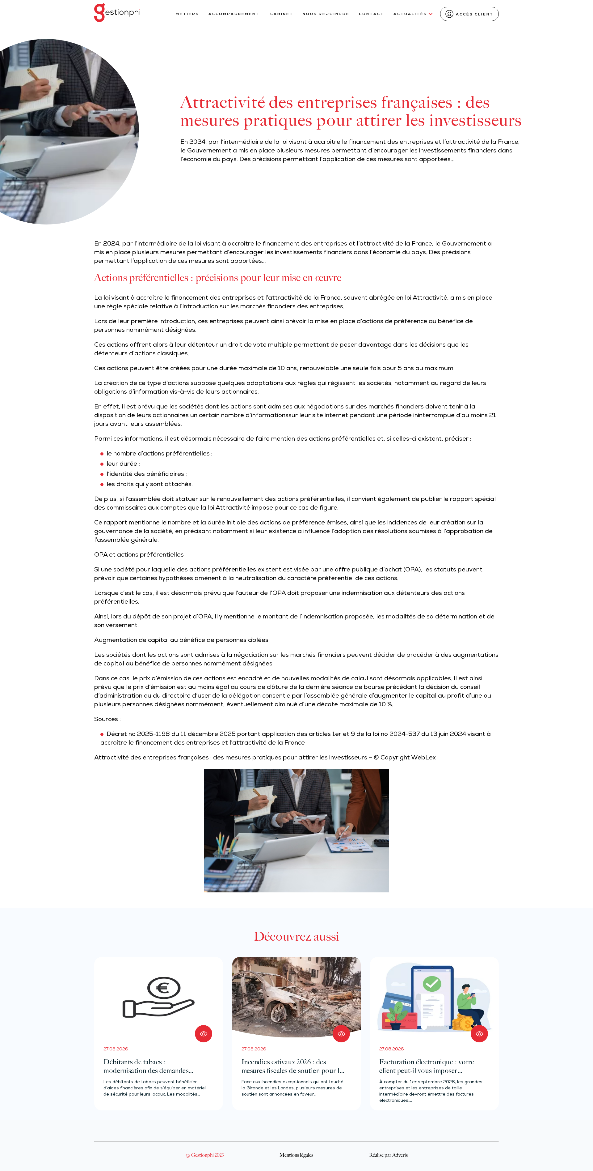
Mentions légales (296, 1155)
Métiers (187, 14)
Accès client (475, 14)
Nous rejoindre (326, 14)
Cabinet (281, 14)
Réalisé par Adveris (388, 1155)
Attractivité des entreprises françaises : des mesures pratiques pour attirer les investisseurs (230, 758)
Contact (371, 14)
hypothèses (176, 579)
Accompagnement (234, 14)
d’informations (267, 416)
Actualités (410, 14)
